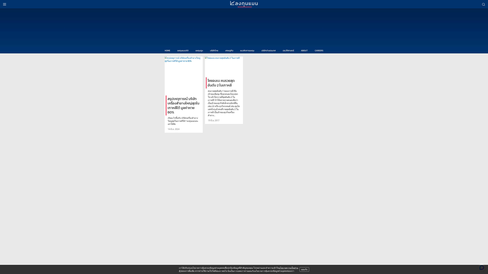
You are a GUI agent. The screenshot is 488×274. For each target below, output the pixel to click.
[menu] (4, 4)
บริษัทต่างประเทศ (268, 50)
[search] (483, 4)
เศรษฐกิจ (229, 50)
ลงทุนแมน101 (182, 50)
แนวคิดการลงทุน (247, 50)
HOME (167, 50)
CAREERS (319, 50)
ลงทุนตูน (199, 50)
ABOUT (304, 50)
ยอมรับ (304, 269)
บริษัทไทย (214, 50)
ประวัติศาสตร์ (288, 50)
